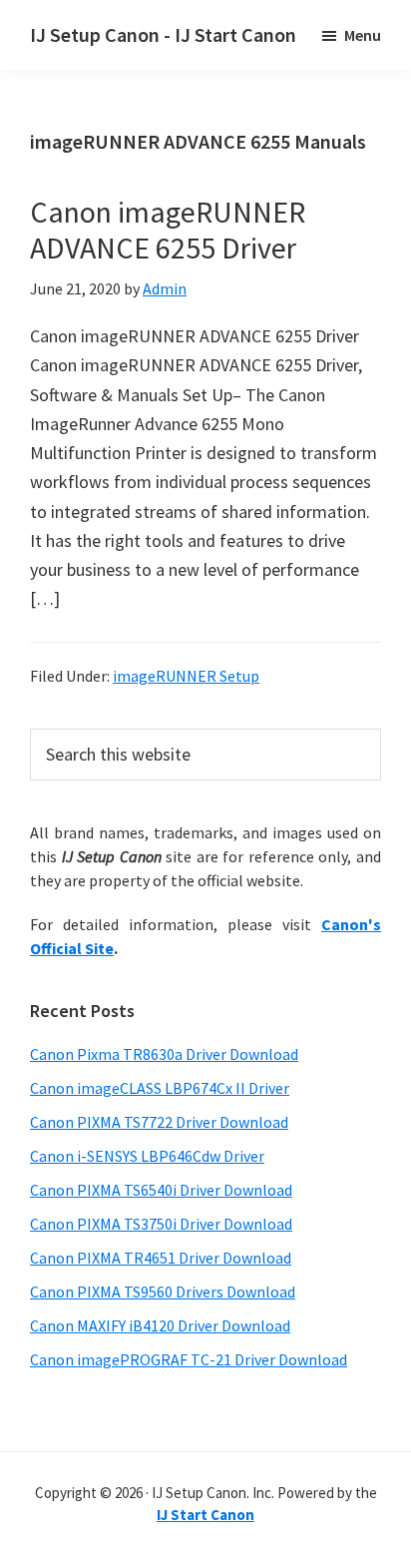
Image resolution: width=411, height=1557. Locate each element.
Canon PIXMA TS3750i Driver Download (161, 1224)
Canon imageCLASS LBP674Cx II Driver (159, 1088)
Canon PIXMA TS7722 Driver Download (159, 1122)
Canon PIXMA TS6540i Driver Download (161, 1190)
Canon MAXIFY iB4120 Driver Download (160, 1325)
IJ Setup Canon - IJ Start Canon (163, 34)
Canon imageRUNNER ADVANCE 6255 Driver (167, 229)
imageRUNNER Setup (186, 676)
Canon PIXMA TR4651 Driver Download (160, 1258)
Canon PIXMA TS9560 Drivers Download (162, 1291)
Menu (362, 35)
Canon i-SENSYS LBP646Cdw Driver (147, 1156)
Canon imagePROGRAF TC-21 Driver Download (188, 1359)
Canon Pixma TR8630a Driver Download (164, 1054)
